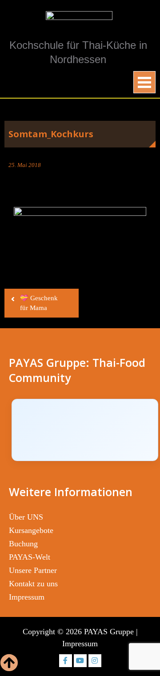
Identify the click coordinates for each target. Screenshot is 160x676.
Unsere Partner (33, 570)
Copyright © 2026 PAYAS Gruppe (78, 631)
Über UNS (26, 517)
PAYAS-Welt (29, 557)
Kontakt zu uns (33, 583)
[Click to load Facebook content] (85, 430)
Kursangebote (31, 530)
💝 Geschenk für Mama (39, 303)
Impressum (26, 596)
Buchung (23, 543)
